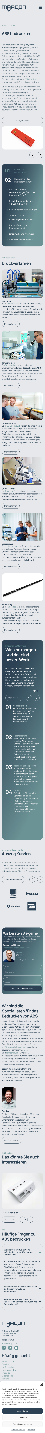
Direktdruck (10, 1047)
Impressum (31, 1430)
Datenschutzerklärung (19, 1430)
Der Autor (7, 1111)
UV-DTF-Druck (8, 488)
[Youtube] (16, 1348)
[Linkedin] (10, 1348)
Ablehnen (22, 1417)
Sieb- (26, 1050)
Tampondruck (8, 363)
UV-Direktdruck (31, 79)
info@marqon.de (9, 1343)
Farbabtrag (7, 604)
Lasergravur (7, 543)
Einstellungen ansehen (22, 1424)
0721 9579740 (8, 1340)
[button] (41, 1384)
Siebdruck (6, 301)
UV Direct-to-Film (9, 491)
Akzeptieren (22, 1411)
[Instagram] (4, 1348)
